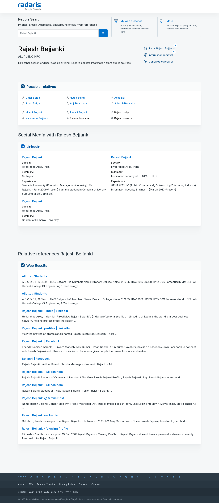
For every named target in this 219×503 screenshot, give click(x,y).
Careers (83, 484)
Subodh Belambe (124, 103)
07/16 (68, 492)
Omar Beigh (32, 97)
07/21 (31, 492)
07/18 (53, 492)
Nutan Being (77, 97)
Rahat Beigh (32, 103)
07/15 (75, 492)
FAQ (31, 484)
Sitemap (22, 476)
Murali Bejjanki (34, 112)
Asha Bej (119, 97)
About (21, 484)
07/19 (46, 492)
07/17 (60, 492)
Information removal (161, 55)
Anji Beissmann (79, 103)
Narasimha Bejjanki (37, 118)
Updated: (22, 492)
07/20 (39, 492)
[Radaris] (29, 4)
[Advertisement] (109, 75)
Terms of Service (46, 484)
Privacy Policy (67, 484)
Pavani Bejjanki (79, 112)
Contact (95, 484)
